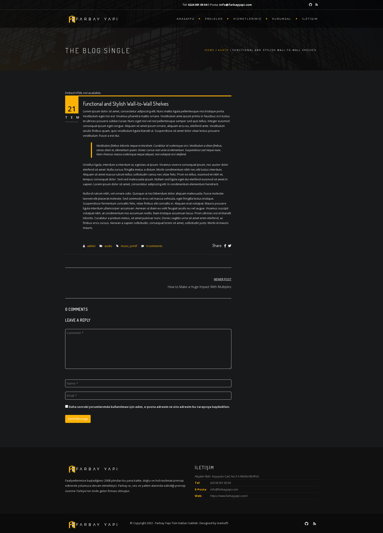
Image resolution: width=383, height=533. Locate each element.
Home (210, 50)
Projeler (214, 19)
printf (133, 246)
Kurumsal (281, 19)
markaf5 (222, 523)
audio (223, 50)
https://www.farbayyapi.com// (229, 496)
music (125, 246)
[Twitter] (229, 245)
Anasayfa (185, 19)
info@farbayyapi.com (224, 489)
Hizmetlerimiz (247, 19)
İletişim (310, 19)
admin (91, 246)
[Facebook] (225, 245)
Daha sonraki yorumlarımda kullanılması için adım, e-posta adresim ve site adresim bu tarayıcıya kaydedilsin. (149, 407)
